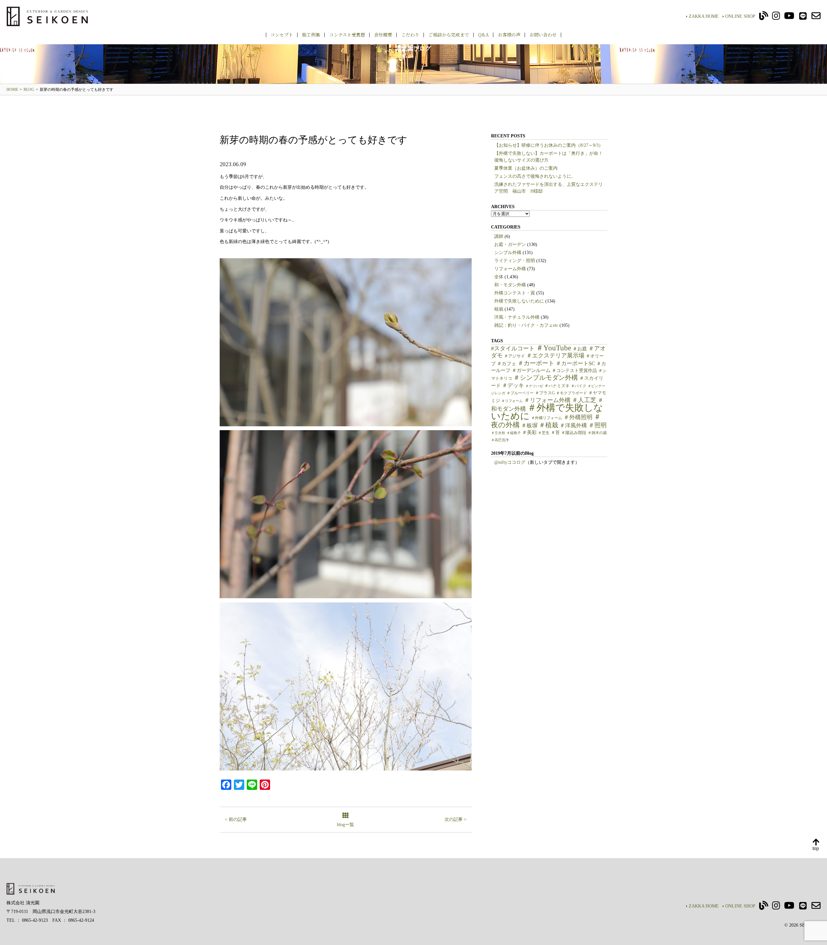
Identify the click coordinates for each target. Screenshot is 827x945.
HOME (12, 89)
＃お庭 (579, 348)
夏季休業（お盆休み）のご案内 (526, 168)
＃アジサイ (514, 356)
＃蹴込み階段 (573, 432)
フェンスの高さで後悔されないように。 (535, 176)
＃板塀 (529, 425)
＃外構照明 (577, 417)
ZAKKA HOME (704, 16)
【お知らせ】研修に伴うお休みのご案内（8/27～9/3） (548, 145)
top (815, 848)
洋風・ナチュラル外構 (516, 317)
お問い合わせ (543, 34)
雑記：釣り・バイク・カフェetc (526, 325)
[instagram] (776, 17)
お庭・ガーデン (510, 244)
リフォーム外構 (510, 268)
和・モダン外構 (510, 284)
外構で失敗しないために (519, 301)
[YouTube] (789, 17)
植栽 (498, 309)
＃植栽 (548, 425)
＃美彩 (529, 432)
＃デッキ (513, 385)
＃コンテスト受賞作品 (574, 370)
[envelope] (816, 17)
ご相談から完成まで (448, 34)
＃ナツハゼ (534, 386)
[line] (803, 17)
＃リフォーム (512, 401)
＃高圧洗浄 (500, 440)
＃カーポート (536, 363)
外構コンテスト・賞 (514, 293)
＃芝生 (544, 432)
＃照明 (597, 425)
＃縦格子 (514, 433)
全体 (498, 276)
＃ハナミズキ (557, 386)
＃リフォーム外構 (547, 400)
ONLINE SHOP (740, 16)
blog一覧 (345, 824)
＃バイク (578, 386)
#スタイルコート (513, 348)
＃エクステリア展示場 (555, 355)
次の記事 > (455, 819)
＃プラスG (545, 393)
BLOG (29, 89)
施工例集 (311, 34)
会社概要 (383, 34)
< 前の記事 (236, 819)
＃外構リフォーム (546, 418)
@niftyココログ (509, 462)
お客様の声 (509, 34)
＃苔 (555, 432)
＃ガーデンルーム (531, 370)
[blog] (763, 17)
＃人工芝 (584, 400)
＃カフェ (506, 363)
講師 (498, 236)
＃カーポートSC (575, 363)
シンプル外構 (507, 252)
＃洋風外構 (573, 425)
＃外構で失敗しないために (547, 411)
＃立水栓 (498, 433)
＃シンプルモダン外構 (545, 377)
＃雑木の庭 (597, 432)
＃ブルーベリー (520, 393)
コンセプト (281, 34)
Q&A (483, 34)
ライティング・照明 (514, 260)
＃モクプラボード (571, 393)
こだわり (410, 34)
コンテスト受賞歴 (347, 34)
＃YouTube (553, 348)
